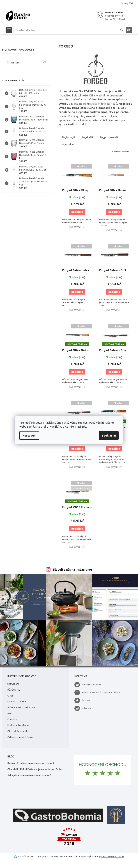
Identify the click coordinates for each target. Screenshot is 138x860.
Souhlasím (109, 435)
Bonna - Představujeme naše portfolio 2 (30, 762)
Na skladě (28, 62)
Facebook (86, 700)
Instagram (86, 708)
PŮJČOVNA (13, 689)
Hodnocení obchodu (18, 725)
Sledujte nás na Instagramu (72, 569)
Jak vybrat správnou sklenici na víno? (29, 775)
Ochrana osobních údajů (20, 736)
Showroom (13, 683)
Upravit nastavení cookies (111, 856)
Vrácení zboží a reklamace (21, 707)
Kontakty (12, 719)
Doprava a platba (16, 701)
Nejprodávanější (109, 137)
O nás (10, 695)
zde (84, 426)
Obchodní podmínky (18, 731)
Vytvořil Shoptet (26, 856)
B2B (9, 713)
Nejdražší (87, 137)
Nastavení (29, 435)
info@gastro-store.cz (92, 684)
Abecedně (68, 144)
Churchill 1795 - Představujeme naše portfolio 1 (35, 769)
